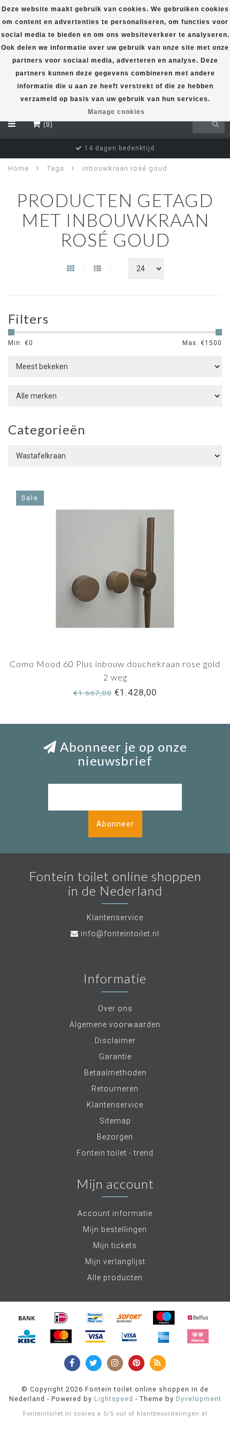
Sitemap (115, 1121)
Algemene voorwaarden (115, 1024)
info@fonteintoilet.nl (120, 933)
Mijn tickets (115, 1245)
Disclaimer (115, 1040)
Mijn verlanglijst (115, 1261)
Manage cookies (116, 112)
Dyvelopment (198, 1399)
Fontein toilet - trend (115, 1153)
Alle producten (115, 1277)
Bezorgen (115, 1137)
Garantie (115, 1056)
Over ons (115, 1008)
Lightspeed (113, 1399)
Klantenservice (115, 1104)
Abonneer (115, 824)
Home (18, 168)
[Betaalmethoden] (26, 1318)
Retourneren (115, 1088)
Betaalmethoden (115, 1072)
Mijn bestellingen (115, 1229)
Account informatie (115, 1213)
